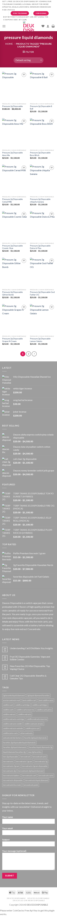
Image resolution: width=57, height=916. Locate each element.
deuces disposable (16, 898)
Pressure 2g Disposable (12, 106)
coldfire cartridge (22, 705)
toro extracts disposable (13, 780)
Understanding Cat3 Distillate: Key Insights (31, 648)
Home (9, 43)
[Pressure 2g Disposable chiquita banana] (42, 179)
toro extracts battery (11, 775)
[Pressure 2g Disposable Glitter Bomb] (14, 272)
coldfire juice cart (32, 728)
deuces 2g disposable (38, 898)
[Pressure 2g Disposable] (14, 86)
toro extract (25, 757)
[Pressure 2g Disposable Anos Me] (14, 133)
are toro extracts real (11, 700)
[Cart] (53, 26)
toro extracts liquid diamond (36, 780)
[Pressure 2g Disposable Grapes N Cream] (14, 319)
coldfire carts (8, 710)
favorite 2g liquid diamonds (35, 738)
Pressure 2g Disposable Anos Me (12, 153)
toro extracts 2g (9, 771)
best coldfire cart (29, 700)
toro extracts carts (46, 775)
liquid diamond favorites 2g (14, 752)
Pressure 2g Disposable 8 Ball (41, 107)
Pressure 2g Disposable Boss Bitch (40, 153)
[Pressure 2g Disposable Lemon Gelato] (42, 319)
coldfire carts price (44, 710)
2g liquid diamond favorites (38, 695)
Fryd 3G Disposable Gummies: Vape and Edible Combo (30, 658)
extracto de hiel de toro (12, 738)
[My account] (47, 26)
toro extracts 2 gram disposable (34, 766)
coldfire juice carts (10, 733)
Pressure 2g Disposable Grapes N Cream (12, 339)
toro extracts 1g (41, 761)
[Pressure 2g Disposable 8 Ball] (42, 86)
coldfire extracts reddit (12, 724)
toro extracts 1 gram (24, 761)
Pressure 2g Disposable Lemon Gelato (40, 339)
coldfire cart (8, 705)
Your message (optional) (14, 851)
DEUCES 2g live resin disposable (29, 900)
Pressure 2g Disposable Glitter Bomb (12, 293)
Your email (7, 828)
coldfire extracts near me (37, 719)
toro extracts (8, 761)
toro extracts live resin (12, 785)
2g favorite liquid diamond (14, 695)
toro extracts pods (31, 785)
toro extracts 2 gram (11, 766)
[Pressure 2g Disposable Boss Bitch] (42, 133)
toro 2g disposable (10, 757)
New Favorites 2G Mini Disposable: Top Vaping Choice (30, 667)
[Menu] (4, 26)
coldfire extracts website (13, 728)
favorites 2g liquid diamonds (14, 747)
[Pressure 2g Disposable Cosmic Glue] (14, 226)
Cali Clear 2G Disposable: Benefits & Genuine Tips (28, 677)
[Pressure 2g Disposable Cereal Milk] (14, 179)
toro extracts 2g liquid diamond (31, 771)
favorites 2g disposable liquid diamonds (19, 742)
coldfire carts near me (25, 710)
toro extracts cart (29, 775)
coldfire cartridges (39, 705)
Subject (6, 839)
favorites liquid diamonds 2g (40, 747)
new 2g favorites (35, 752)
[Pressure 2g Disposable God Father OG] (42, 272)
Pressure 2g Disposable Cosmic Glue (12, 247)
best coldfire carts (46, 700)
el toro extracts (26, 733)
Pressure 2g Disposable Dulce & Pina (40, 247)
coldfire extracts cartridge (13, 719)
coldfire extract (9, 714)
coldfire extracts (24, 714)
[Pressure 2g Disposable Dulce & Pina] (42, 226)
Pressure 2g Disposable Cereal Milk (12, 200)
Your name (7, 817)
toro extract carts (39, 757)
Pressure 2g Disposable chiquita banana (40, 200)
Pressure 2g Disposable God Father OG (42, 293)
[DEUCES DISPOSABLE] (28, 26)
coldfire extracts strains (33, 724)
